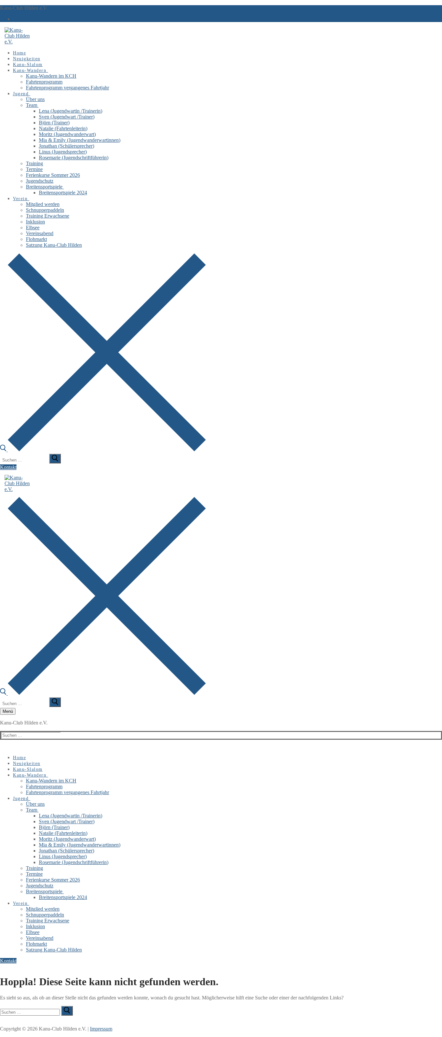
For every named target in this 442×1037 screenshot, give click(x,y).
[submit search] (55, 458)
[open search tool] (103, 449)
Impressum (101, 1028)
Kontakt (8, 467)
